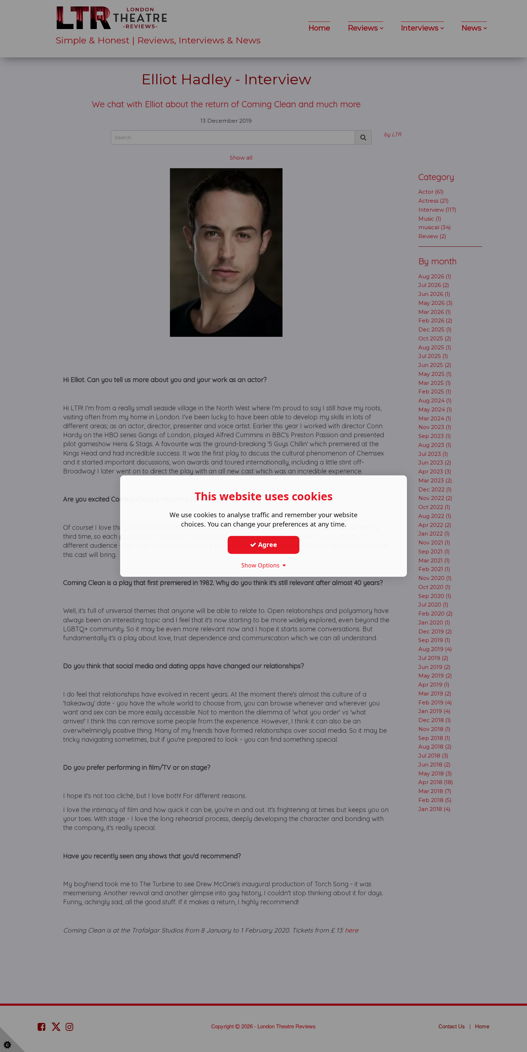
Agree (266, 544)
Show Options (262, 565)
